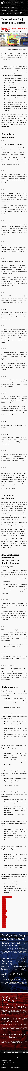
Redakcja (15, 13)
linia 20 (4, 916)
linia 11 (4, 898)
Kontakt (3, 1064)
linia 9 (4, 906)
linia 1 (4, 908)
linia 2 (4, 912)
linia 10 (4, 914)
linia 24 (4, 910)
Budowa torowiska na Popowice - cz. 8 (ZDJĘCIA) (14, 1005)
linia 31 (4, 904)
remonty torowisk (7, 896)
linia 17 (4, 902)
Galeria (17, 10)
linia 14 (4, 922)
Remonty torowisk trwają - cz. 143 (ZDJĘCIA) (14, 1035)
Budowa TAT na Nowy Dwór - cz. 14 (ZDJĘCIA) (14, 1019)
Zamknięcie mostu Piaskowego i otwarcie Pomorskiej (14, 961)
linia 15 (4, 924)
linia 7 (4, 920)
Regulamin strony (6, 1060)
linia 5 (4, 900)
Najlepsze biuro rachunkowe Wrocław (10, 1067)
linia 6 (4, 918)
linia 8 (4, 926)
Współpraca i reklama (7, 1062)
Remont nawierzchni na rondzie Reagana (14, 944)
